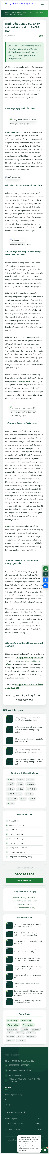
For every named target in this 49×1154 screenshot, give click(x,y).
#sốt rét (10, 1033)
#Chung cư (21, 1040)
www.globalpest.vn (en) (24, 907)
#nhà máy (26, 1020)
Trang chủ (8, 12)
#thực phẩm (13, 1025)
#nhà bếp (24, 1029)
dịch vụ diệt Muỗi (22, 381)
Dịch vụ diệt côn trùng (13, 1095)
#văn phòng (28, 1025)
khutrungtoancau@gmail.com (20, 1070)
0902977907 (24, 874)
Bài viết (16, 12)
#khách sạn (35, 1029)
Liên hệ (7, 1105)
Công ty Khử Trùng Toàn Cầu (29, 657)
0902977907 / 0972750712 (19, 1065)
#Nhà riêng (20, 1033)
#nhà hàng (12, 1020)
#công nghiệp (12, 1029)
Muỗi (7, 526)
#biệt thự (10, 1040)
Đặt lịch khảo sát (24, 880)
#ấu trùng (10, 1036)
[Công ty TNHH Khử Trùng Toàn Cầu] (21, 5)
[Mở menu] (42, 5)
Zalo (46, 586)
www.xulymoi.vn (24, 904)
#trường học (31, 1036)
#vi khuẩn (31, 1033)
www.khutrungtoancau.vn (24, 897)
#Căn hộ (20, 1036)
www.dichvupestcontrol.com (24, 901)
